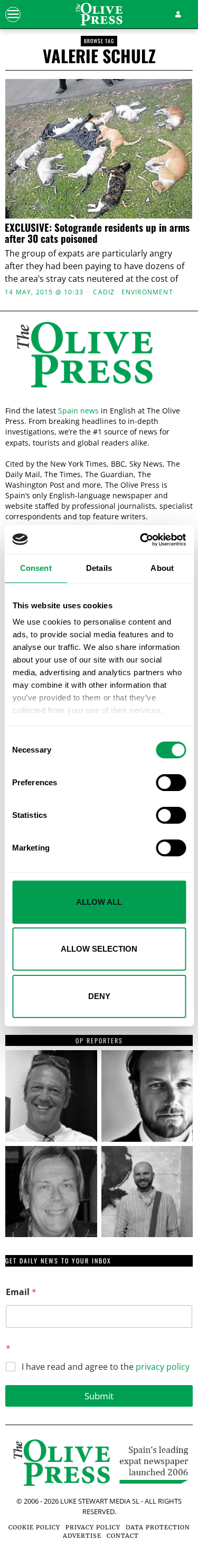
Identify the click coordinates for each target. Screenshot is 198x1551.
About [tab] (162, 568)
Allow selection (99, 948)
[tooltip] (51, 1096)
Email (21, 1292)
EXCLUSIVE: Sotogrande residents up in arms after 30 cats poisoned (97, 233)
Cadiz (104, 292)
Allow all (99, 901)
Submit (99, 1396)
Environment (147, 292)
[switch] (171, 782)
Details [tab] (99, 568)
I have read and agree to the (106, 1366)
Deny (99, 996)
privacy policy (163, 1366)
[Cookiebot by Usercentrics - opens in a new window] (141, 540)
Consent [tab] (36, 568)
